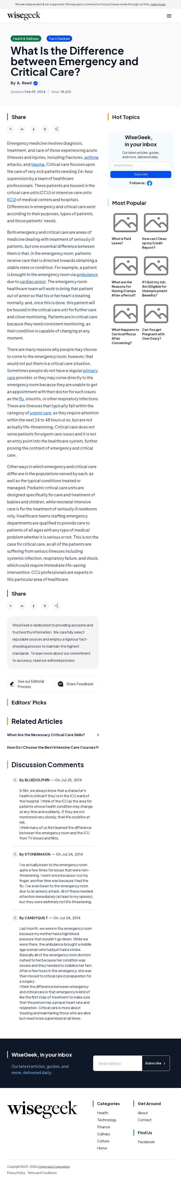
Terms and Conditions (42, 1172)
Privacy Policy (16, 1172)
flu (21, 398)
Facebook (146, 1141)
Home (102, 1148)
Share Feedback (79, 684)
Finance (103, 1126)
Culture (103, 1141)
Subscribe (141, 174)
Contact (145, 1119)
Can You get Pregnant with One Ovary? (153, 334)
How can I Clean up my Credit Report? (154, 243)
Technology (107, 1119)
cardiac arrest (33, 281)
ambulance (87, 274)
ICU (11, 199)
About (143, 1112)
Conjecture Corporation (54, 1166)
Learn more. (158, 4)
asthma (91, 157)
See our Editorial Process (30, 684)
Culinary (103, 1134)
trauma (38, 164)
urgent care (40, 412)
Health (102, 1112)
